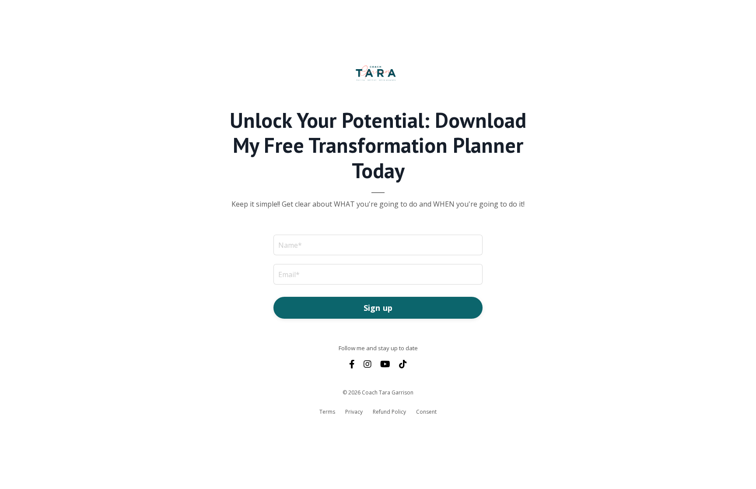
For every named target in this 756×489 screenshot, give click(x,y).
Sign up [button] (378, 308)
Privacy (354, 411)
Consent (426, 411)
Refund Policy (389, 411)
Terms (327, 411)
